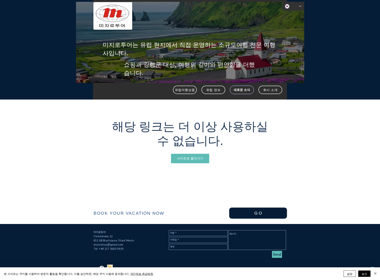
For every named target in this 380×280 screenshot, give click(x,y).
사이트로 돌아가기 (190, 158)
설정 (349, 274)
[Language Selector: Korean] (293, 6)
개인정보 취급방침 (141, 274)
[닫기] (375, 274)
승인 (364, 274)
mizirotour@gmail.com (108, 244)
